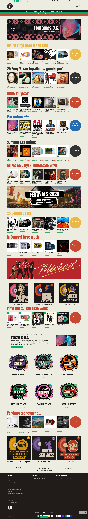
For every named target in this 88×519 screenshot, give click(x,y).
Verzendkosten (10, 485)
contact (50, 13)
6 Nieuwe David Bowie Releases (44, 304)
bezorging (26, 13)
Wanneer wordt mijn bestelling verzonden (15, 493)
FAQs (9, 484)
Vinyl (30, 11)
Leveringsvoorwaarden (12, 495)
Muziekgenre (35, 11)
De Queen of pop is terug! (18, 304)
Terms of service (11, 498)
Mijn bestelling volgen (12, 482)
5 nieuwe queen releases (69, 304)
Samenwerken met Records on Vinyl (14, 489)
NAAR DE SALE (69, 468)
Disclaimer (10, 491)
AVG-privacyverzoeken (12, 502)
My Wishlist (10, 487)
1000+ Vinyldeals (59, 11)
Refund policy (10, 496)
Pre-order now (17, 346)
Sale (46, 11)
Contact (9, 480)
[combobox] (43, 6)
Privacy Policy (10, 500)
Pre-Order (42, 11)
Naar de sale (18, 467)
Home (27, 11)
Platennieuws (51, 11)
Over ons (9, 478)
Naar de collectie (44, 468)
